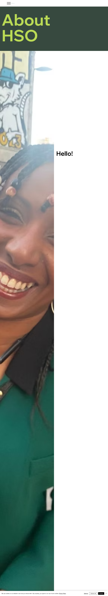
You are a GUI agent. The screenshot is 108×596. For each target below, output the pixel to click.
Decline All (93, 593)
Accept (101, 593)
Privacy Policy (62, 593)
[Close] (106, 593)
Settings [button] (86, 593)
